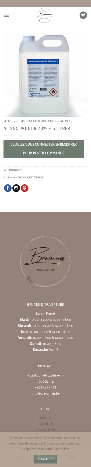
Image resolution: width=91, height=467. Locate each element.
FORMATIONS (45, 430)
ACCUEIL (45, 418)
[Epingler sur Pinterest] (24, 188)
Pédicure (10, 121)
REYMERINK (36, 177)
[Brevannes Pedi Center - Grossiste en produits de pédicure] (44, 15)
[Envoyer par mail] (16, 188)
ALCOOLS (66, 121)
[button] (6, 15)
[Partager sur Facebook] (8, 188)
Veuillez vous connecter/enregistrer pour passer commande (43, 149)
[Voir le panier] (83, 15)
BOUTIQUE (46, 424)
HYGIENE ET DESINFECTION (38, 121)
